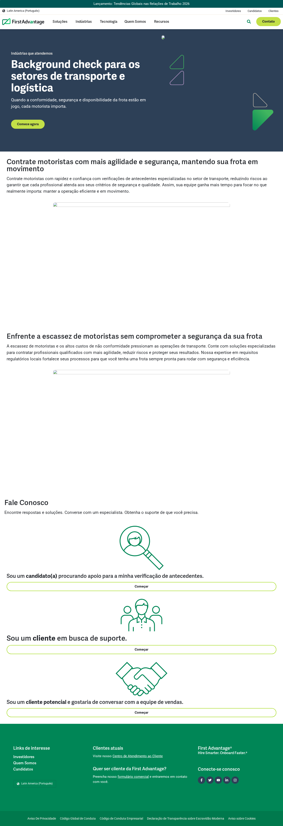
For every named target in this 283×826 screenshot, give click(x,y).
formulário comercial (133, 777)
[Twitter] (210, 780)
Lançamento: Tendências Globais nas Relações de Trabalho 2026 (141, 4)
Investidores (233, 11)
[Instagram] (235, 780)
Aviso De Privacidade (41, 818)
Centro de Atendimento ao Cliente (138, 756)
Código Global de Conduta (78, 818)
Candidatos (255, 11)
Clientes (273, 11)
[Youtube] (218, 780)
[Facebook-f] (201, 780)
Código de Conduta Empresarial (121, 818)
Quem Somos (24, 763)
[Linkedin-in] (226, 780)
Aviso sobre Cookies (242, 818)
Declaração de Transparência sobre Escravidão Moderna (185, 818)
